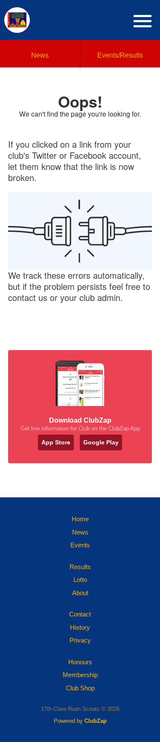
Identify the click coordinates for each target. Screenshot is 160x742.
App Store (55, 442)
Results (80, 566)
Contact (80, 614)
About (80, 592)
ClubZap (95, 721)
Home (80, 519)
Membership (80, 674)
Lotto (80, 579)
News (40, 55)
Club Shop (80, 688)
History (80, 627)
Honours (80, 662)
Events (80, 545)
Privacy (80, 640)
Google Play (101, 442)
